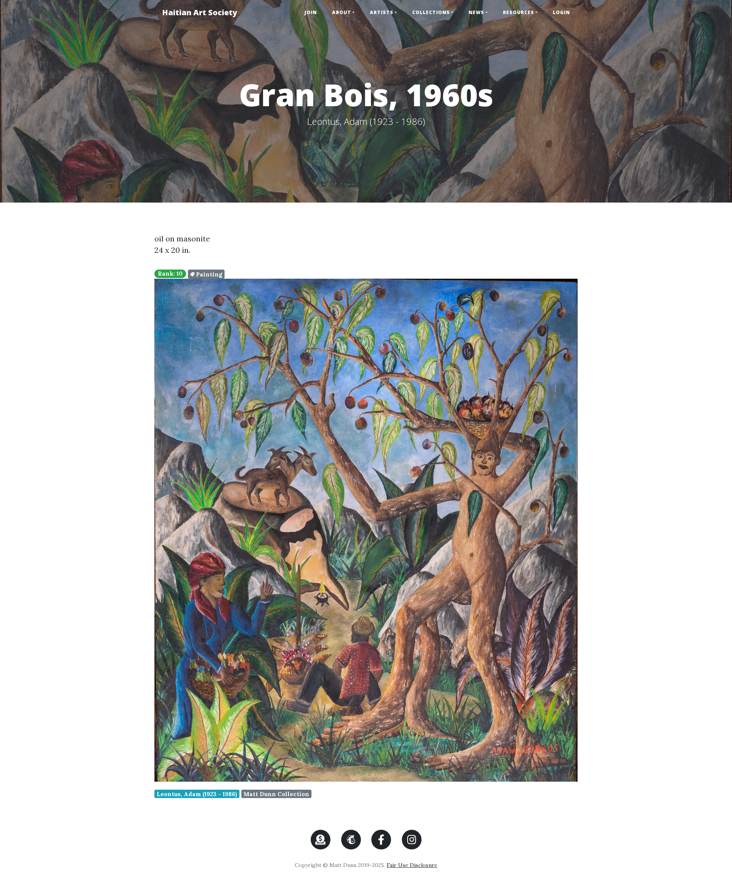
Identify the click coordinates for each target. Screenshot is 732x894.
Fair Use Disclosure (412, 865)
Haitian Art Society (199, 12)
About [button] (341, 12)
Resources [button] (518, 12)
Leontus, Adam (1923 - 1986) (197, 794)
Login (561, 12)
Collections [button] (431, 12)
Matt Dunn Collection (276, 794)
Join (311, 12)
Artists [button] (381, 12)
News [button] (476, 12)
